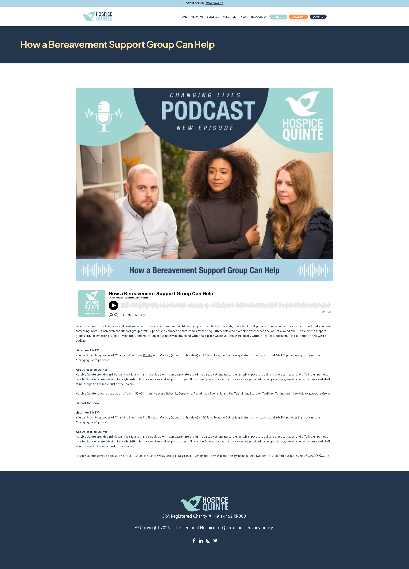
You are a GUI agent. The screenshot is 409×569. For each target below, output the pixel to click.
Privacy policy (259, 528)
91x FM (147, 355)
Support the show (88, 403)
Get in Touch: (205, 3)
